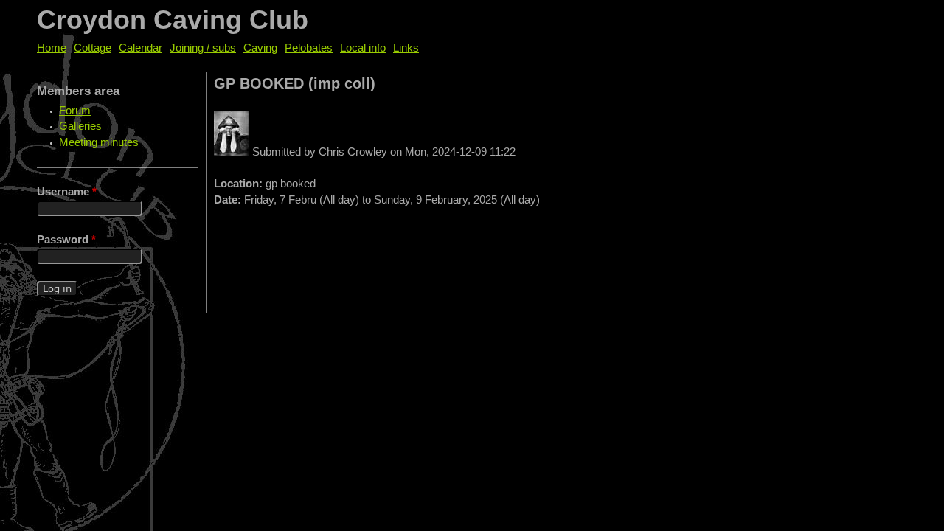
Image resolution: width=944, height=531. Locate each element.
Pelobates (309, 48)
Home (51, 48)
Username (67, 192)
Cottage (92, 48)
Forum (75, 111)
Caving (260, 48)
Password (66, 240)
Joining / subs (203, 48)
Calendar (140, 48)
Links (406, 48)
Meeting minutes (99, 142)
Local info (363, 48)
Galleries (80, 126)
